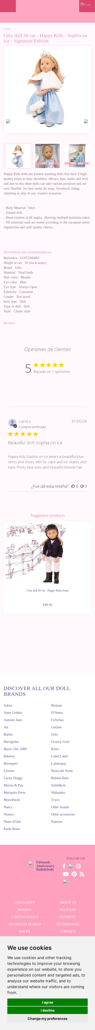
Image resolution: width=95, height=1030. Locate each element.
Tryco (55, 800)
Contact (68, 931)
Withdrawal (67, 924)
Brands (24, 910)
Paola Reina (12, 829)
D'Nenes (57, 713)
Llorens (9, 771)
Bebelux (9, 756)
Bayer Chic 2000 (15, 749)
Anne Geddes (13, 713)
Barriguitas (11, 742)
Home (7, 29)
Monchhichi (12, 800)
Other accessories (63, 814)
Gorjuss (56, 727)
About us (67, 902)
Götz (54, 734)
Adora (8, 705)
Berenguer (11, 763)
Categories (24, 902)
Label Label (59, 756)
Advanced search (24, 924)
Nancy (8, 807)
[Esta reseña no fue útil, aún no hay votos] (82, 486)
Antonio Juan (13, 720)
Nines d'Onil (12, 821)
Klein (55, 749)
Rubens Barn (60, 778)
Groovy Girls (60, 742)
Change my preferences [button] (47, 1018)
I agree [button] (47, 1002)
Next (91, 565)
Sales (24, 931)
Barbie (8, 734)
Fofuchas (57, 720)
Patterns (56, 821)
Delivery (67, 910)
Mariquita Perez (15, 792)
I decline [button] (48, 1010)
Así (6, 727)
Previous (3, 565)
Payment (68, 917)
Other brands (60, 807)
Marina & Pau (13, 785)
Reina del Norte (62, 771)
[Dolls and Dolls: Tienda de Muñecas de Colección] (47, 6)
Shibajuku (58, 792)
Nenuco (9, 814)
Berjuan (56, 705)
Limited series (24, 917)
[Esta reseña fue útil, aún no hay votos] (73, 486)
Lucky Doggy (13, 778)
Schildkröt (58, 785)
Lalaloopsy (58, 763)
